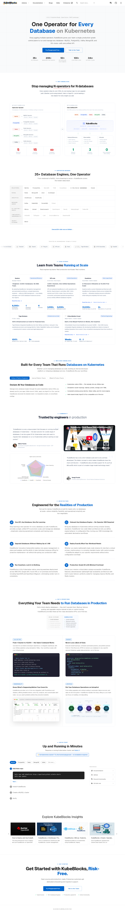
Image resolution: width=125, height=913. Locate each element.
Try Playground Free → (53, 50)
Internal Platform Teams (39, 378)
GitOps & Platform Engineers (19, 378)
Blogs (51, 3)
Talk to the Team (74, 50)
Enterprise (66, 3)
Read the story (16, 301)
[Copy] (82, 773)
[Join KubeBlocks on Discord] (111, 3)
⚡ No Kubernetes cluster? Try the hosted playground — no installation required (62, 755)
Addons (24, 3)
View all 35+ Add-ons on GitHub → (62, 229)
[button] (13, 762)
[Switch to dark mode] (121, 3)
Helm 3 (77, 750)
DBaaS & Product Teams (57, 378)
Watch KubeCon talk (99, 302)
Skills (58, 3)
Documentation (38, 3)
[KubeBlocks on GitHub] (116, 3)
